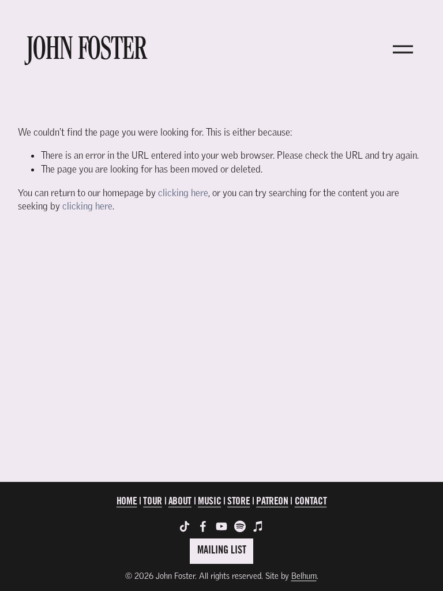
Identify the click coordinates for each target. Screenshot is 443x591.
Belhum (304, 576)
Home (127, 502)
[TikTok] (184, 526)
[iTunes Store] (258, 526)
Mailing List (221, 551)
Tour (152, 502)
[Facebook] (203, 526)
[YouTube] (221, 526)
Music (209, 502)
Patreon (272, 502)
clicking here (183, 192)
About (180, 502)
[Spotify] (240, 526)
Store (238, 502)
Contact (311, 502)
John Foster (87, 48)
